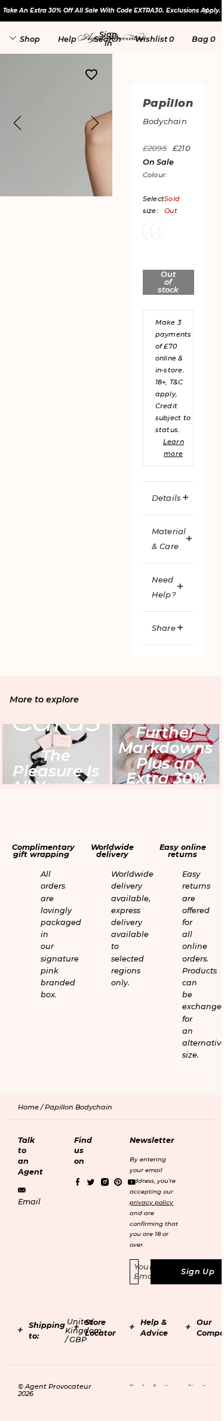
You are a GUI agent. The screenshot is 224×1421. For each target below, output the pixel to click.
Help (67, 39)
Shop (30, 39)
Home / (31, 1107)
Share (164, 628)
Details (167, 498)
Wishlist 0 (154, 39)
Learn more (173, 447)
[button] (108, 39)
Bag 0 (203, 39)
